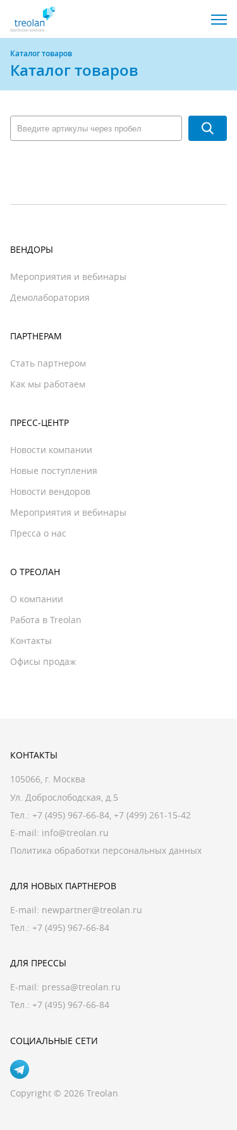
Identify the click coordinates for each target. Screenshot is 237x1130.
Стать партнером (48, 363)
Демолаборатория (50, 297)
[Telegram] (19, 1069)
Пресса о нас (38, 533)
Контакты (31, 641)
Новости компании (51, 450)
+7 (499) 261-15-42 (152, 815)
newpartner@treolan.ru (92, 910)
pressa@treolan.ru (81, 987)
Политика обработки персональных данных (106, 850)
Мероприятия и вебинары (68, 276)
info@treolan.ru (75, 833)
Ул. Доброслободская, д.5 (64, 797)
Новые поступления (53, 471)
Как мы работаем (47, 384)
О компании (36, 599)
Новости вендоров (50, 491)
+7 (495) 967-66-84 (70, 815)
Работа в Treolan (46, 620)
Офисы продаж (43, 661)
